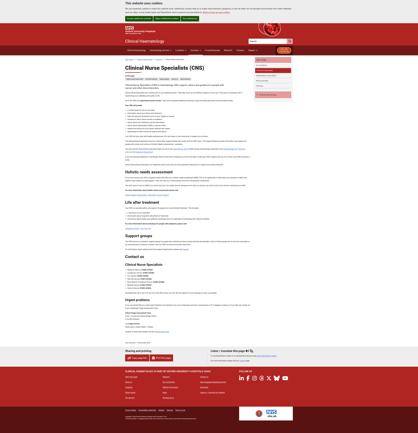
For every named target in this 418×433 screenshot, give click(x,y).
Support (186, 249)
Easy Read (204, 387)
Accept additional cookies (139, 18)
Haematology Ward (180, 149)
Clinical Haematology (144, 59)
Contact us (174, 79)
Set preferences (190, 18)
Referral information (170, 387)
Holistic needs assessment (134, 79)
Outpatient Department (144, 152)
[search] (290, 41)
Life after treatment (151, 79)
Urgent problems (185, 79)
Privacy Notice (130, 410)
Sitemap (170, 410)
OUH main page (131, 377)
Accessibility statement (147, 410)
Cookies (161, 410)
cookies (242, 361)
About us (128, 382)
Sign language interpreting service (213, 382)
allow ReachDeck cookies (266, 356)
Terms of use (180, 410)
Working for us (168, 398)
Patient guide (130, 392)
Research (166, 377)
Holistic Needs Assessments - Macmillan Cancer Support (147, 195)
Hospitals (128, 387)
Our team (159, 59)
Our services (130, 398)
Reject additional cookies (167, 18)
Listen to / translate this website (212, 392)
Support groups (164, 79)
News (165, 392)
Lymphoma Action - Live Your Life (138, 229)
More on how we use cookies (216, 12)
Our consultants (169, 382)
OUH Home (129, 60)
